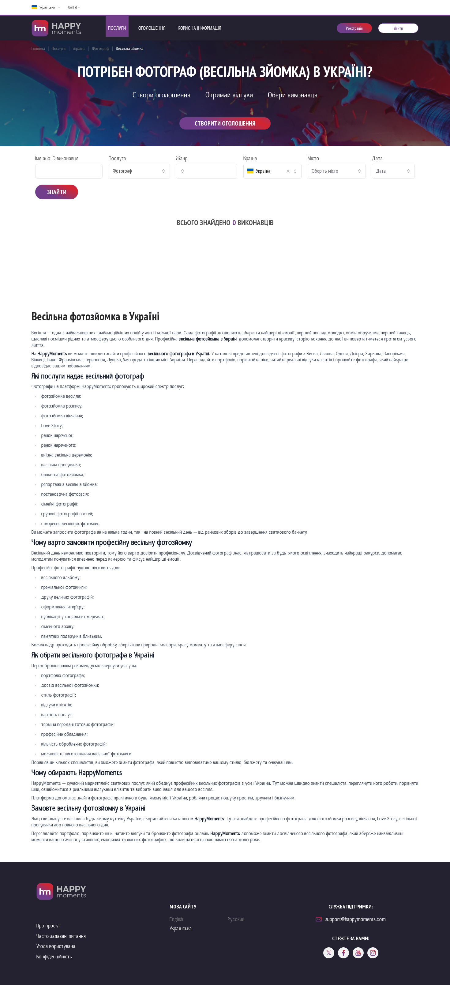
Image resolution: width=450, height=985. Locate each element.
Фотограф (100, 48)
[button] (288, 171)
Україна (79, 48)
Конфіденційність (54, 956)
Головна (38, 48)
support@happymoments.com (355, 919)
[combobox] (139, 171)
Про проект (48, 925)
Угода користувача (56, 946)
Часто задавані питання (61, 936)
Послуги (59, 48)
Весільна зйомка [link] (129, 48)
